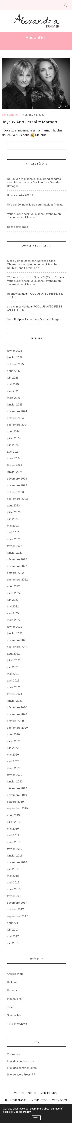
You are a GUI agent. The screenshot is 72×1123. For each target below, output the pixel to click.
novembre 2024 (17, 411)
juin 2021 (13, 667)
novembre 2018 (17, 862)
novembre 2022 (17, 566)
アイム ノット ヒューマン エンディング (32, 277)
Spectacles (14, 1015)
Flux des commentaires (22, 1067)
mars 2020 (14, 768)
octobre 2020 (15, 720)
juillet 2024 (14, 438)
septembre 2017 (17, 916)
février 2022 (14, 626)
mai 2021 (13, 673)
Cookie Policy (22, 1111)
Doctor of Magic (50, 319)
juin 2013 (13, 943)
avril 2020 (13, 761)
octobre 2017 (15, 909)
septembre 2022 (17, 579)
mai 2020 (13, 754)
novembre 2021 (17, 640)
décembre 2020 (17, 707)
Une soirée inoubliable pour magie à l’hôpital (35, 204)
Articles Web (15, 973)
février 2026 (14, 350)
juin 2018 (13, 869)
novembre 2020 (17, 714)
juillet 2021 (14, 660)
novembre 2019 (17, 795)
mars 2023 (14, 539)
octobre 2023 (15, 492)
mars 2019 (14, 842)
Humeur (12, 990)
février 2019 (14, 848)
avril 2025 (13, 391)
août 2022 (13, 586)
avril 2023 (13, 532)
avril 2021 (13, 680)
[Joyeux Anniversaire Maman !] (36, 83)
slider (10, 1007)
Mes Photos (39, 1100)
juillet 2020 (14, 741)
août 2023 (13, 505)
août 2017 (13, 922)
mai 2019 (13, 828)
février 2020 (14, 774)
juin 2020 (13, 747)
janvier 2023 (15, 552)
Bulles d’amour (16, 1100)
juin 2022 (13, 599)
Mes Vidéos (59, 1100)
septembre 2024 (17, 424)
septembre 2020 (17, 727)
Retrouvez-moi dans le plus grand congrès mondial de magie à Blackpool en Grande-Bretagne (34, 182)
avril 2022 (13, 613)
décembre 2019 (17, 788)
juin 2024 (13, 444)
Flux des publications (20, 1061)
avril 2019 (13, 835)
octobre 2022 (15, 572)
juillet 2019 (14, 821)
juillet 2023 (14, 512)
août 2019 (13, 815)
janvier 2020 (15, 781)
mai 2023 (13, 525)
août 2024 (13, 431)
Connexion (14, 1054)
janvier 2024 (15, 471)
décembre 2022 (17, 559)
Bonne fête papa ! (18, 226)
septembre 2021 (17, 646)
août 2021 (13, 653)
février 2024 (14, 465)
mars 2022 (14, 619)
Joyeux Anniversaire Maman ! (31, 122)
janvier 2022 (15, 633)
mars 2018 (14, 889)
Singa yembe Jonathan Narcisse (27, 260)
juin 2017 (13, 929)
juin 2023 (13, 519)
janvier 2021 (15, 700)
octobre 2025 (15, 364)
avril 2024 (13, 451)
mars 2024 (14, 458)
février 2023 (14, 545)
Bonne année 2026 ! (20, 195)
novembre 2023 (17, 485)
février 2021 (14, 694)
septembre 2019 (17, 808)
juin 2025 (13, 377)
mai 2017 (13, 936)
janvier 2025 (15, 404)
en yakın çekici (16, 306)
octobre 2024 (15, 418)
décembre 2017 (17, 902)
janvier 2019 (15, 855)
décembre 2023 (17, 478)
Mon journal (49, 1093)
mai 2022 (13, 606)
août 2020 (13, 734)
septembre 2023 (17, 498)
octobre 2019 (15, 801)
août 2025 (13, 370)
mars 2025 (14, 397)
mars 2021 (14, 687)
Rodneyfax (14, 293)
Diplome (12, 982)
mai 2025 (13, 384)
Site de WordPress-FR (21, 1074)
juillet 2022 (14, 593)
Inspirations (10, 115)
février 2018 (14, 895)
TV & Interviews (17, 1023)
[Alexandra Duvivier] (35, 21)
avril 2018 (13, 882)
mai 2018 (13, 875)
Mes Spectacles (25, 1093)
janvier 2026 (15, 357)
